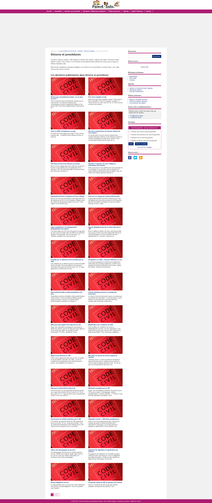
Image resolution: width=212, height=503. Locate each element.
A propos (132, 80)
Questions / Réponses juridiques (94, 11)
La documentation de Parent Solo (67, 51)
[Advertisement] (106, 30)
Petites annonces (114, 11)
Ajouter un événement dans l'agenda (141, 88)
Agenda (126, 11)
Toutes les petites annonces (138, 101)
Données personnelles (123, 501)
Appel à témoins (137, 11)
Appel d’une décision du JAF (61, 355)
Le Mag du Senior (135, 117)
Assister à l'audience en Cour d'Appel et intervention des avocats (102, 164)
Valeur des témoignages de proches (63, 450)
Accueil (49, 11)
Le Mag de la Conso (136, 116)
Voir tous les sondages (144, 147)
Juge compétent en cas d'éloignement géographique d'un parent (64, 228)
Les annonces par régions (137, 103)
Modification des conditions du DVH (100, 325)
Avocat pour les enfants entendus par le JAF (66, 419)
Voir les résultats (141, 144)
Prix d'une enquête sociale (97, 97)
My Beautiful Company (97, 501)
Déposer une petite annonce (138, 99)
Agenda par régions (135, 90)
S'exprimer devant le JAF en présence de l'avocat (105, 482)
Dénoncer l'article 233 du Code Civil (63, 388)
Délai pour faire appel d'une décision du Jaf (66, 325)
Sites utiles (133, 78)
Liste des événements (136, 91)
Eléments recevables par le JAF (99, 388)
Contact (148, 11)
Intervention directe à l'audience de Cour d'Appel (67, 196)
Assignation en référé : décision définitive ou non (105, 260)
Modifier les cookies (135, 501)
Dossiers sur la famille (72, 11)
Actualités (58, 11)
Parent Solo (144, 67)
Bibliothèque (133, 76)
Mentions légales (111, 501)
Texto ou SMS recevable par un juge (63, 131)
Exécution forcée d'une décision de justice (65, 164)
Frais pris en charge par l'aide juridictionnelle (104, 196)
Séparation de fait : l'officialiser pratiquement (103, 419)
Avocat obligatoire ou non (60, 482)
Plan (105, 501)
